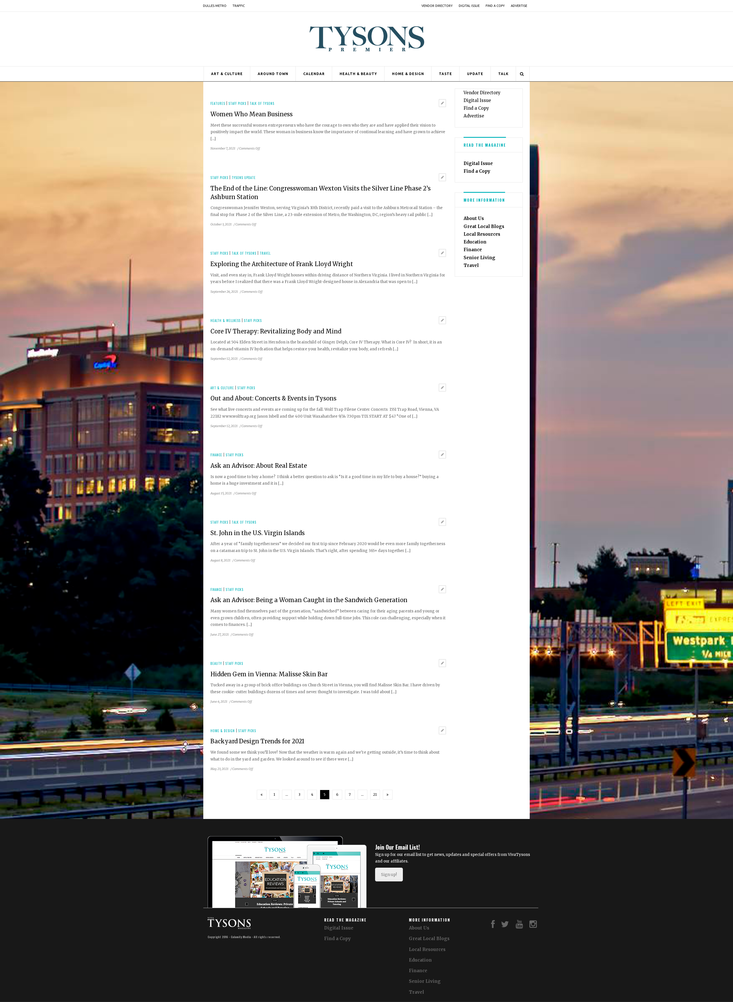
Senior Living (479, 257)
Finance (216, 455)
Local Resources (482, 234)
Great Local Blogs (484, 226)
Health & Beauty (358, 74)
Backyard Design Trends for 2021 (257, 741)
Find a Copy (495, 5)
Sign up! (389, 874)
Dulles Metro (214, 5)
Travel (265, 253)
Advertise (519, 5)
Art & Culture (227, 74)
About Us (474, 218)
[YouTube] (519, 925)
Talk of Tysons (262, 103)
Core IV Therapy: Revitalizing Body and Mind (275, 331)
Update (475, 74)
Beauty (216, 663)
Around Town (273, 74)
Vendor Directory (437, 5)
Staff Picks (237, 103)
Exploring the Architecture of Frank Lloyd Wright (281, 264)
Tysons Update (244, 177)
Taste (445, 74)
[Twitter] (505, 925)
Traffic (238, 5)
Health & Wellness (225, 320)
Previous (262, 794)
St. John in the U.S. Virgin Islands (257, 533)
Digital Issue (469, 5)
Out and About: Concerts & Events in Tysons (273, 398)
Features (217, 103)
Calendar (314, 74)
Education (475, 242)
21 (375, 794)
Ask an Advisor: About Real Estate (258, 465)
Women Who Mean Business (251, 114)
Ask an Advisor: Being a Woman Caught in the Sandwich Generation (308, 600)
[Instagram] (533, 925)
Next (388, 794)
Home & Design (408, 74)
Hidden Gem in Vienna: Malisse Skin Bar (269, 674)
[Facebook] (493, 925)
